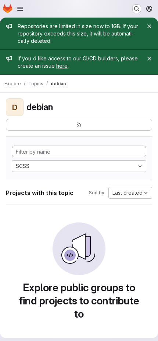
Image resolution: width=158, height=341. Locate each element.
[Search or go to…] (136, 8)
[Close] (149, 26)
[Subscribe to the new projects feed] (79, 125)
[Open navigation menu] (20, 9)
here (62, 66)
